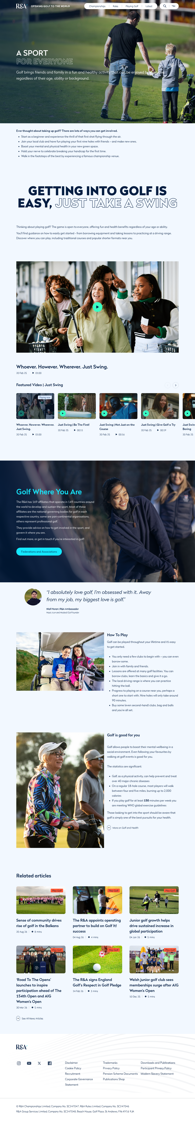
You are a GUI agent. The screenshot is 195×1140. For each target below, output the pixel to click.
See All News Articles (32, 1018)
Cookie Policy (73, 1068)
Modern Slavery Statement (157, 1073)
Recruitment (72, 1073)
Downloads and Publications (158, 1062)
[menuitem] (21, 6)
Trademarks (110, 1062)
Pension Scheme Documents (120, 1073)
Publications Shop (114, 1079)
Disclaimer (71, 1062)
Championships (97, 6)
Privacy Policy (111, 1068)
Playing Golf (132, 6)
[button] (165, 6)
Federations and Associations (39, 551)
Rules (115, 6)
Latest (149, 6)
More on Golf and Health (125, 827)
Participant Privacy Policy (156, 1068)
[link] (39, 552)
